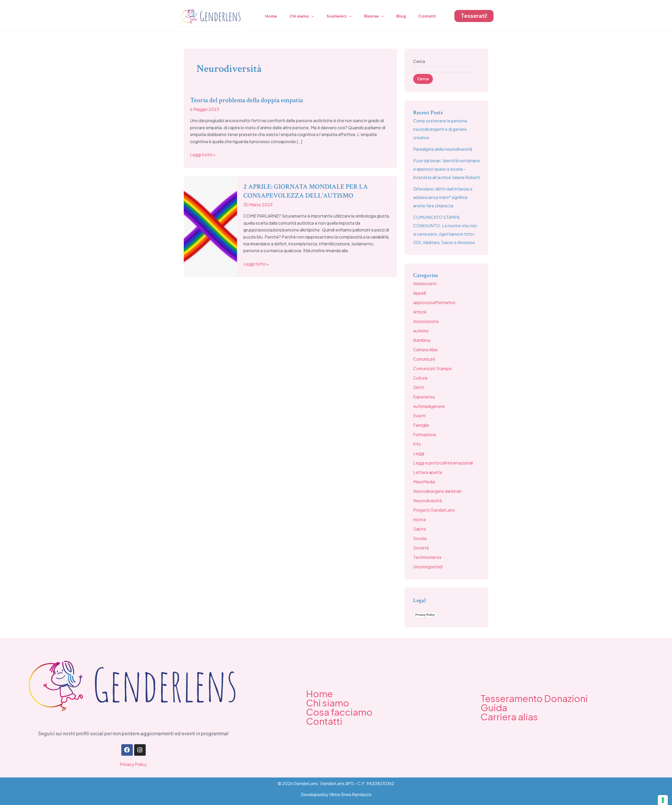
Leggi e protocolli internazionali (443, 463)
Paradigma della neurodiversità (442, 149)
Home (271, 15)
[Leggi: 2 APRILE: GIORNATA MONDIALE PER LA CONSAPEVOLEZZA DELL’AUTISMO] (210, 226)
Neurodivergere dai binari (437, 491)
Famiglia (421, 425)
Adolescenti (425, 283)
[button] (474, 16)
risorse (419, 519)
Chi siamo (299, 15)
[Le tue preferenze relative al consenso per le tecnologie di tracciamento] (663, 800)
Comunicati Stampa (432, 368)
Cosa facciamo (339, 712)
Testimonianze (427, 557)
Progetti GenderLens (434, 510)
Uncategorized (427, 566)
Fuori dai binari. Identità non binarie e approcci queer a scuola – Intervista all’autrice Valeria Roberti (446, 169)
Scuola (420, 538)
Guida (494, 707)
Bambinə (421, 340)
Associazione (426, 321)
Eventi (419, 415)
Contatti (427, 15)
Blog (401, 15)
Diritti (418, 387)
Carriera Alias (425, 349)
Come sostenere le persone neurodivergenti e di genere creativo (440, 129)
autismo (421, 330)
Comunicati (424, 359)
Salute (419, 529)
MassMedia (424, 481)
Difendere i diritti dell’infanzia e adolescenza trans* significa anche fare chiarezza (442, 197)
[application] (311, 16)
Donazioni (566, 698)
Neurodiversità (427, 500)
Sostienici (336, 15)
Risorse (371, 15)
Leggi (418, 453)
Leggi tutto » (203, 154)
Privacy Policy (425, 615)
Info (417, 444)
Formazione (424, 434)
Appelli (419, 293)
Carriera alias (509, 716)
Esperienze (424, 396)
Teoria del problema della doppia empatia (246, 100)
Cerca (419, 61)
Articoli (419, 312)
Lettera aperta (427, 472)
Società (421, 547)
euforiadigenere (429, 406)
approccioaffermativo (434, 302)
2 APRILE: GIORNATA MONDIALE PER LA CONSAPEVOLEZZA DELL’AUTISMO (305, 191)
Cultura (420, 378)
